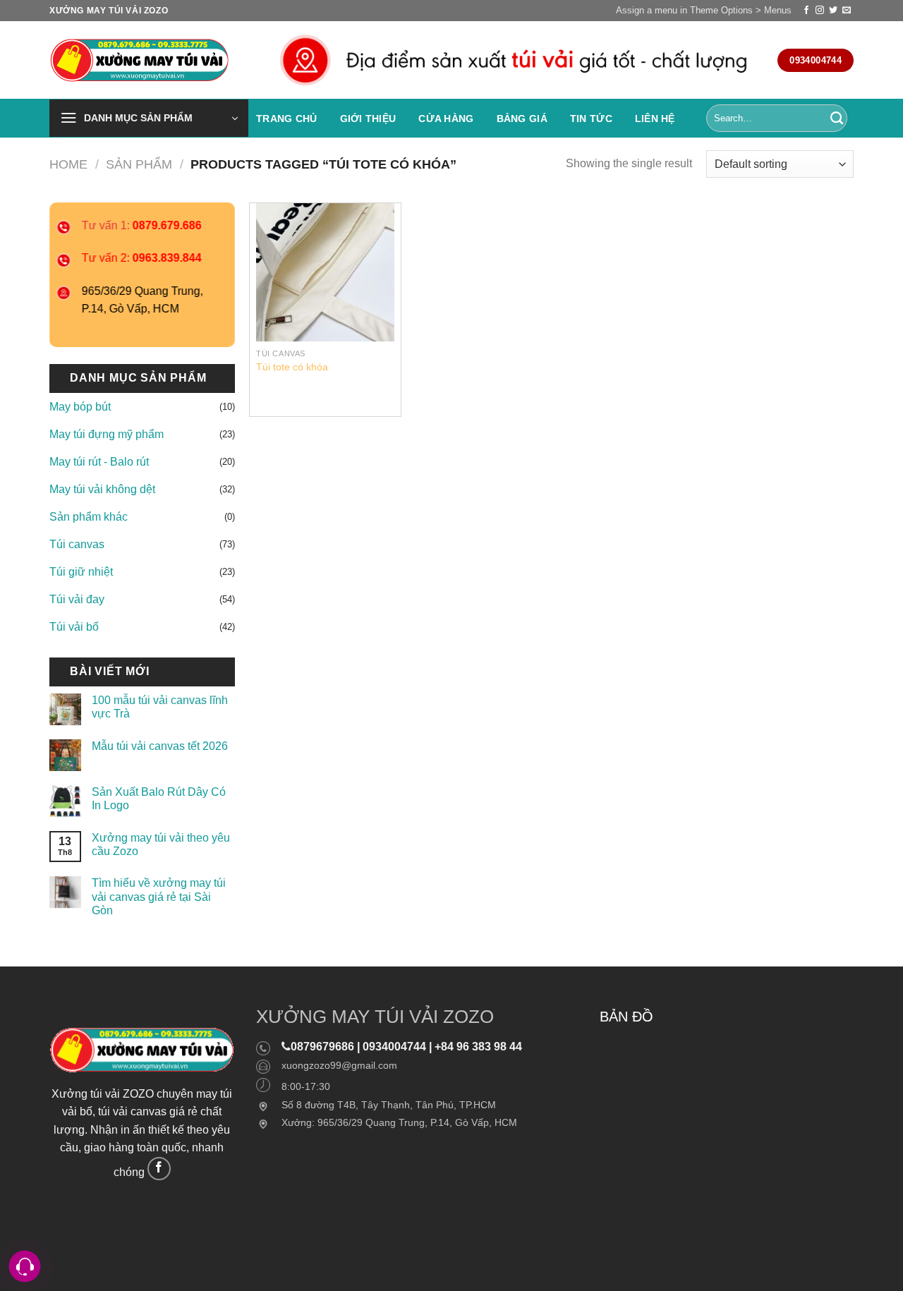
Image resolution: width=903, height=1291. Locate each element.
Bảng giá (522, 118)
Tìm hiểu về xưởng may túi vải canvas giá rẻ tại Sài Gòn (159, 896)
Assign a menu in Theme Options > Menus (704, 10)
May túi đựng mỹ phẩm (106, 434)
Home (68, 164)
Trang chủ (286, 118)
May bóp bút (80, 407)
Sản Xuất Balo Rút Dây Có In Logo (159, 798)
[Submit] (837, 118)
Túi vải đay (76, 599)
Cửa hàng (445, 118)
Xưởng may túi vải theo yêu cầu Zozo (161, 844)
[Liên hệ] (25, 1267)
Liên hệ (655, 118)
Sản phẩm (139, 164)
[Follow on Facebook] (806, 11)
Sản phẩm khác (88, 517)
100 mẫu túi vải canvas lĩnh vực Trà (160, 707)
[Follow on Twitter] (833, 11)
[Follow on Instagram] (820, 11)
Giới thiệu (368, 118)
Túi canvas (76, 544)
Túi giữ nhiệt (81, 572)
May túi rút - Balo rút (99, 462)
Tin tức (591, 118)
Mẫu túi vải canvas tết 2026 (160, 746)
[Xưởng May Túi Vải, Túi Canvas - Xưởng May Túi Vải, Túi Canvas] (143, 60)
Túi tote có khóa (292, 366)
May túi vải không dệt (102, 489)
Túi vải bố (74, 627)
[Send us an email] (846, 11)
